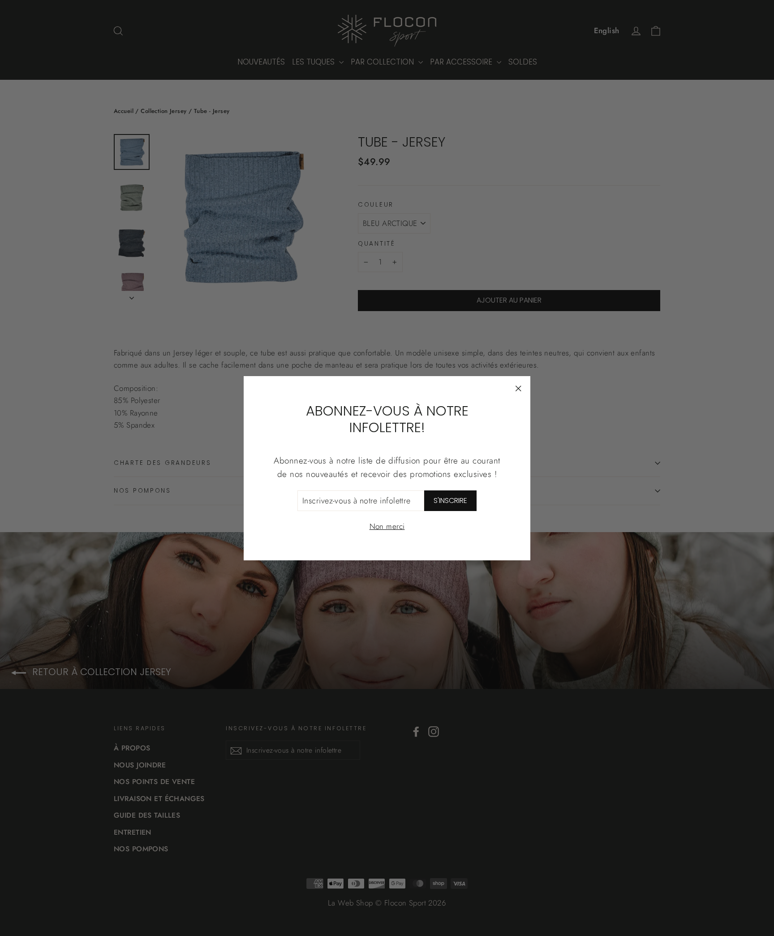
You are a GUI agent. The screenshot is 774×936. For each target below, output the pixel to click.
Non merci (387, 526)
